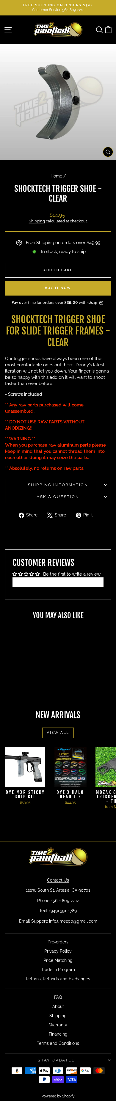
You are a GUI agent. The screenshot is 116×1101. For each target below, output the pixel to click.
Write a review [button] (58, 582)
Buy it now (58, 288)
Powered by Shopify (58, 1096)
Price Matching (58, 960)
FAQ (58, 997)
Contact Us (58, 880)
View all (58, 733)
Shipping (37, 221)
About (58, 1006)
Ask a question (58, 496)
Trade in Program (58, 969)
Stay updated (56, 1060)
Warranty (58, 1025)
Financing (58, 1034)
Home (56, 176)
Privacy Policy (58, 951)
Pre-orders (58, 942)
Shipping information (58, 485)
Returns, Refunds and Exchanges (58, 978)
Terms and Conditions (58, 1043)
